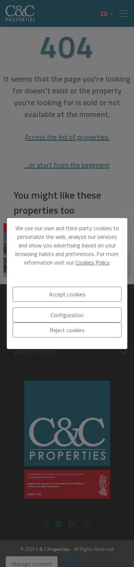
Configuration (67, 315)
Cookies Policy (92, 262)
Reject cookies (67, 330)
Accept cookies (67, 294)
